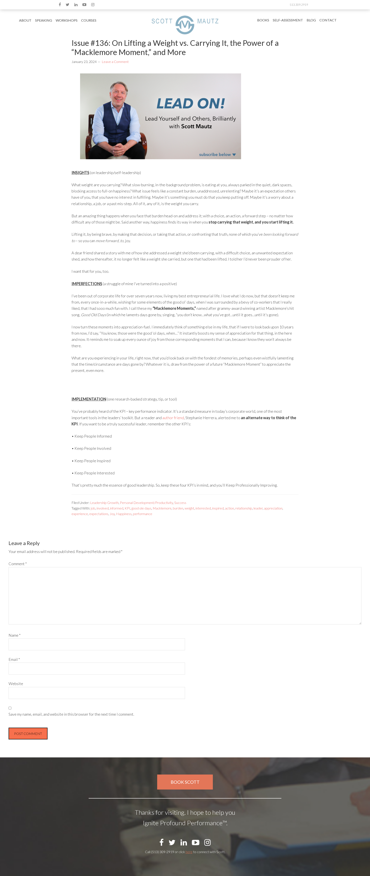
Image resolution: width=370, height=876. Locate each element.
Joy (112, 514)
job (93, 508)
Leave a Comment (115, 62)
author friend (173, 417)
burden (178, 508)
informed (116, 508)
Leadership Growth (104, 503)
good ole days (141, 508)
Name (15, 635)
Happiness (124, 514)
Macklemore (162, 508)
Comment (18, 563)
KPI (127, 508)
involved (103, 508)
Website (16, 683)
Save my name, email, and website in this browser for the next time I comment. (71, 714)
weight (189, 508)
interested (203, 508)
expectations (98, 514)
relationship (243, 508)
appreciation (273, 508)
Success (180, 503)
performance (142, 514)
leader (258, 508)
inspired (218, 508)
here (189, 852)
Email (14, 659)
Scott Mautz (185, 25)
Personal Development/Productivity (146, 503)
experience (80, 514)
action (229, 508)
